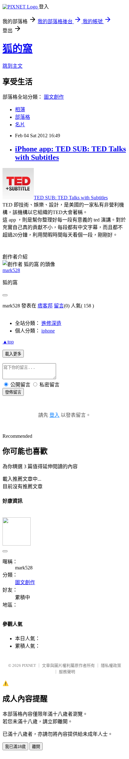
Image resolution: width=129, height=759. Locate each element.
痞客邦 (45, 305)
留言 (59, 305)
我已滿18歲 (15, 746)
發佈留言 (13, 392)
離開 (36, 746)
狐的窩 (18, 48)
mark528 (11, 270)
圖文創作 (54, 97)
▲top (8, 341)
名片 (20, 124)
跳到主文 (13, 66)
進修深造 (51, 323)
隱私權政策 (111, 665)
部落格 (22, 117)
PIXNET (29, 665)
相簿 (20, 109)
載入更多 (13, 354)
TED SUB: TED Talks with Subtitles (71, 197)
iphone (48, 330)
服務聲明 (67, 671)
